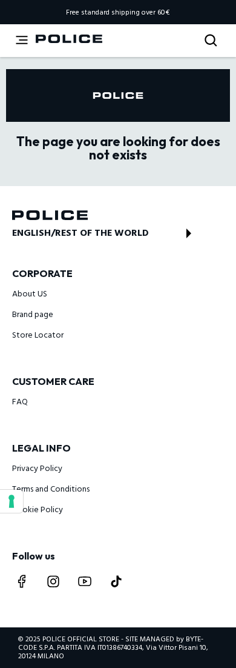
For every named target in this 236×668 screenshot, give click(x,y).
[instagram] (53, 581)
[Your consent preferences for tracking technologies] (11, 501)
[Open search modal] (212, 41)
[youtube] (84, 581)
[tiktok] (116, 581)
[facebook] (21, 581)
